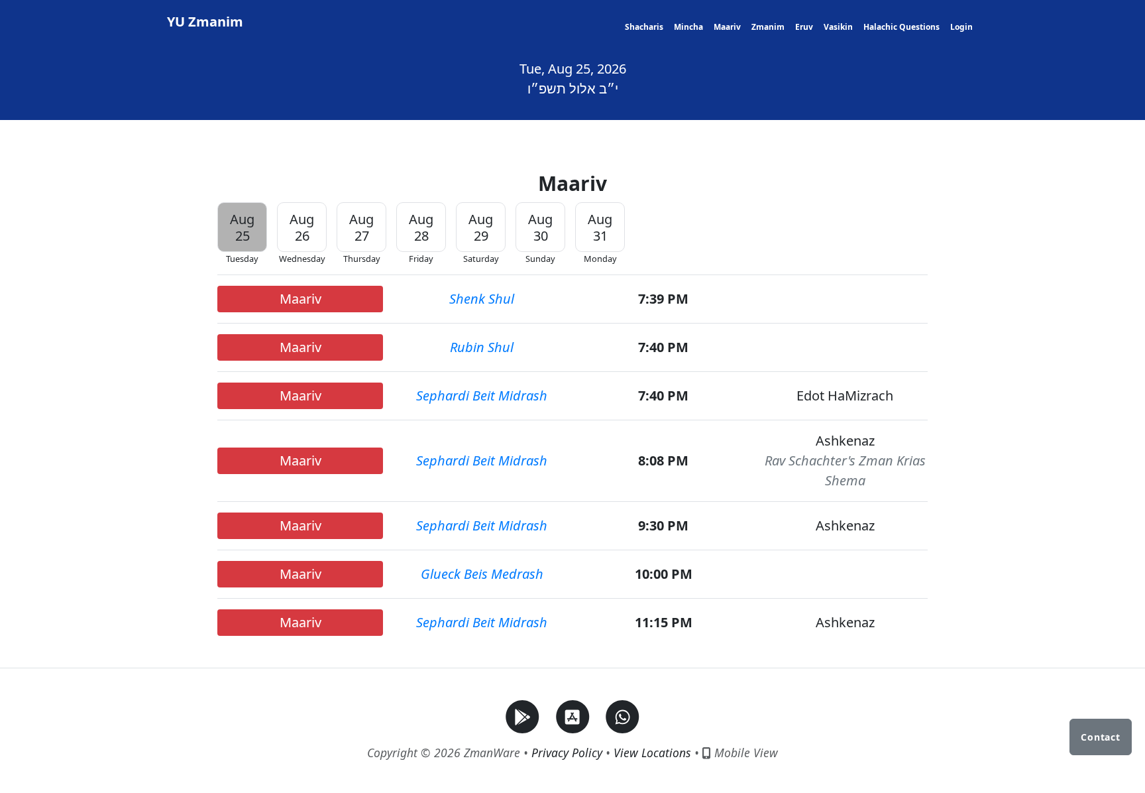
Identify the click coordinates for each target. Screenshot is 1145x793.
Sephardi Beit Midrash (481, 395)
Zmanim (768, 26)
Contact (1100, 737)
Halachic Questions (901, 26)
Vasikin (838, 26)
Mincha (688, 26)
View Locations (652, 753)
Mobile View (744, 753)
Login (961, 26)
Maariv (727, 26)
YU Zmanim (205, 21)
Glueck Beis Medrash (482, 574)
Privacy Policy (566, 753)
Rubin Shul (482, 347)
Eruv (804, 26)
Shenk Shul (481, 299)
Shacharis (644, 26)
